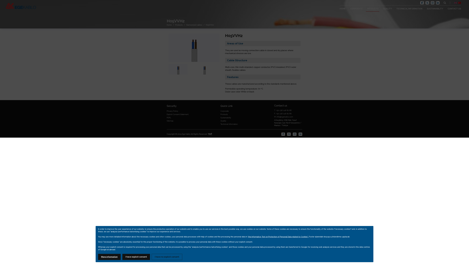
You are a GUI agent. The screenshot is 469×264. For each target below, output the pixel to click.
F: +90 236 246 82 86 (283, 114)
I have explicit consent (136, 257)
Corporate (356, 8)
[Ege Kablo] (21, 6)
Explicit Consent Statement (177, 114)
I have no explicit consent (167, 257)
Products (372, 8)
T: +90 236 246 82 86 (283, 110)
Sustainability (435, 8)
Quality (387, 8)
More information (109, 257)
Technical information (409, 8)
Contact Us (454, 8)
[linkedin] (438, 2)
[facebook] (422, 2)
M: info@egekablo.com (283, 117)
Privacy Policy (172, 111)
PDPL (169, 118)
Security (171, 105)
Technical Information (229, 124)
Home (343, 8)
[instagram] (432, 2)
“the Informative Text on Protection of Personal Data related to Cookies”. (278, 237)
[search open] (445, 2)
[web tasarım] (210, 134)
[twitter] (427, 2)
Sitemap (170, 121)
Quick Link (226, 105)
